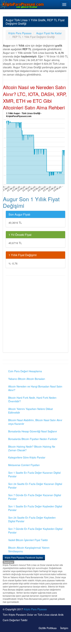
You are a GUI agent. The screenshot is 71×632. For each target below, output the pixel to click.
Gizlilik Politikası (48, 628)
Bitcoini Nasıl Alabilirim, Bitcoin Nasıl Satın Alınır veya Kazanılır (35, 421)
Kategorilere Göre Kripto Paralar (26, 457)
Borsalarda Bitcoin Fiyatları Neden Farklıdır (32, 439)
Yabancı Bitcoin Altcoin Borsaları (26, 379)
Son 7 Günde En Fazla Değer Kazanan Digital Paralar (34, 496)
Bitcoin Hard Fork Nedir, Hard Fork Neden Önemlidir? (32, 399)
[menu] (64, 4)
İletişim (64, 628)
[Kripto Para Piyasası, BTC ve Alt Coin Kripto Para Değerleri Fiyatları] (22, 4)
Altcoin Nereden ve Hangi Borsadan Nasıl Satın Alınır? (35, 388)
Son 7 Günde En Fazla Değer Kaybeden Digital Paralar (35, 530)
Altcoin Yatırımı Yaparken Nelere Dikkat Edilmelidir (30, 410)
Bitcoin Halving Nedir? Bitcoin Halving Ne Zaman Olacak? (31, 448)
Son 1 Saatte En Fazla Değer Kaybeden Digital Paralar (35, 508)
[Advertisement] (35, 314)
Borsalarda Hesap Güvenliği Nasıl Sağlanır (32, 431)
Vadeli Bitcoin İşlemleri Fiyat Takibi (28, 540)
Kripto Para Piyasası (35, 609)
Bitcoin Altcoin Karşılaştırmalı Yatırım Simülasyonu (29, 549)
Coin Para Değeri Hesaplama (25, 371)
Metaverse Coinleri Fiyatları (24, 465)
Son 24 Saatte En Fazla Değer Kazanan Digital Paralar (35, 485)
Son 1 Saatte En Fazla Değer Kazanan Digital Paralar (34, 474)
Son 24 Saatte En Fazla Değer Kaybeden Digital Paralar (32, 519)
